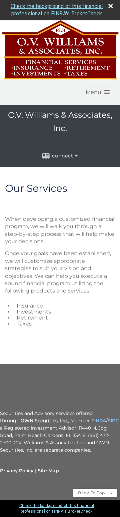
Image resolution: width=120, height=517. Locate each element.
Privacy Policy (16, 471)
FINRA (98, 421)
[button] (97, 92)
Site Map (48, 471)
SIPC (113, 421)
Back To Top (92, 492)
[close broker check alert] (110, 6)
